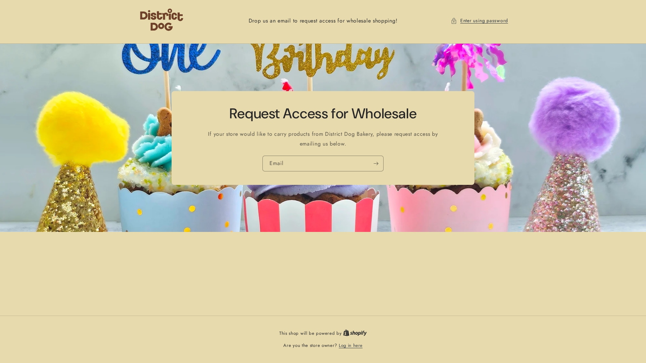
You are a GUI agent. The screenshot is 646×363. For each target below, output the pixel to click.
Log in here (351, 345)
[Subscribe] (375, 163)
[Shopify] (355, 333)
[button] (479, 20)
